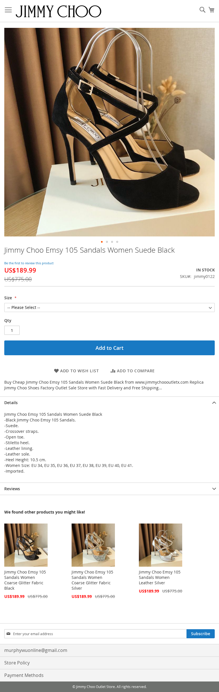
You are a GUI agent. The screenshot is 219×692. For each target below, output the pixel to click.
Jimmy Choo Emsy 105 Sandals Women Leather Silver (160, 577)
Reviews (12, 488)
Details (11, 402)
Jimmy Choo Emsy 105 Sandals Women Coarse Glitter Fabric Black (25, 580)
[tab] (109, 402)
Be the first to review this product (29, 263)
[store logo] (58, 11)
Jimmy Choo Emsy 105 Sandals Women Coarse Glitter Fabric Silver (92, 580)
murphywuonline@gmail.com (35, 650)
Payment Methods (24, 675)
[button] (101, 242)
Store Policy (17, 663)
